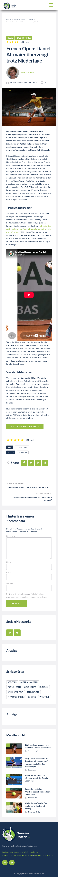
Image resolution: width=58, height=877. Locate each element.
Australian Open (29, 682)
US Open (32, 697)
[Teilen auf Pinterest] (45, 463)
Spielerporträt (16, 692)
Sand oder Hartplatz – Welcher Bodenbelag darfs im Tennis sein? (38, 792)
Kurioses (43, 687)
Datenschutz (7, 855)
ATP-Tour (12, 682)
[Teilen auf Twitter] (31, 463)
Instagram (23, 452)
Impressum (14, 852)
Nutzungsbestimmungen (23, 855)
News (31, 19)
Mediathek (24, 852)
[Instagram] (9, 632)
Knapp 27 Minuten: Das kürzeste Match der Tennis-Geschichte (36, 778)
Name (8, 562)
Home (8, 19)
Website (9, 583)
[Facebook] (17, 632)
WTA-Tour (45, 697)
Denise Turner (27, 72)
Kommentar (11, 536)
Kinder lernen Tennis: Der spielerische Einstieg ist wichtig (36, 806)
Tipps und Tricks (16, 697)
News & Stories (19, 19)
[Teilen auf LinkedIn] (38, 463)
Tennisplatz (33, 692)
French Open (22, 447)
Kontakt (5, 852)
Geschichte (30, 687)
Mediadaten (34, 852)
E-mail (8, 573)
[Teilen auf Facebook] (24, 463)
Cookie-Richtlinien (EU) (43, 855)
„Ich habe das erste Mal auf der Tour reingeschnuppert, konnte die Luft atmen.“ (28, 229)
